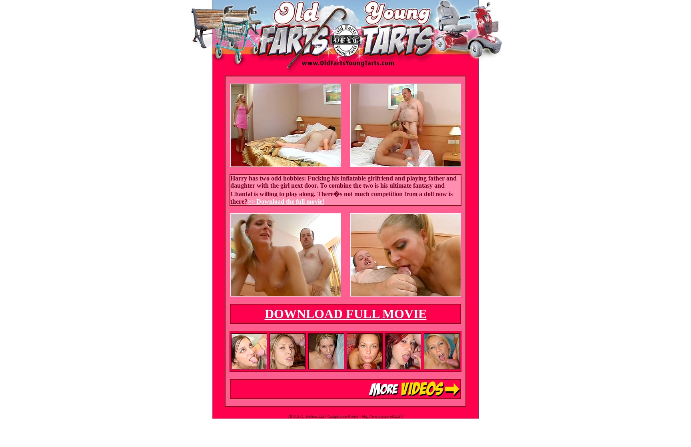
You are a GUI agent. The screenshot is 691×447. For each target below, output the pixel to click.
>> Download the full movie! (286, 201)
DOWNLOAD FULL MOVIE (346, 314)
